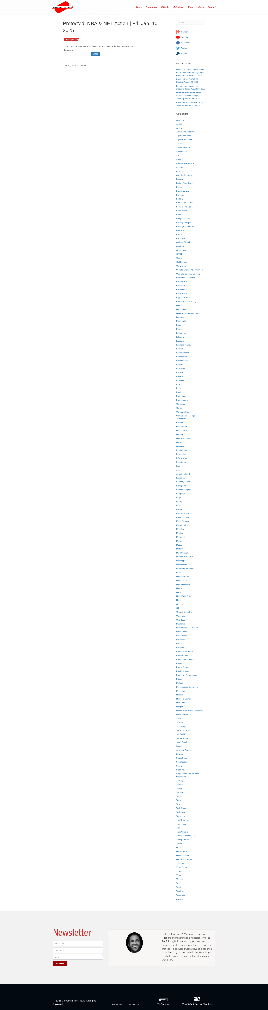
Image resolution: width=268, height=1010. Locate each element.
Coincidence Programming (188, 274)
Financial (180, 380)
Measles (180, 529)
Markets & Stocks (184, 513)
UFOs (178, 847)
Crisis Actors (181, 293)
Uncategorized (71, 39)
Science (179, 722)
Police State (181, 636)
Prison (179, 679)
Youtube (184, 37)
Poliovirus (180, 639)
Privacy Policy (117, 1004)
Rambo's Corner (183, 699)
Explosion (180, 368)
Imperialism (181, 454)
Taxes (178, 804)
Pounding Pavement (185, 659)
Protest (179, 683)
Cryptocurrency (183, 297)
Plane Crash (181, 632)
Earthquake (181, 321)
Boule (178, 214)
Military (179, 549)
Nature (179, 588)
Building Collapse (184, 222)
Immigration (181, 450)
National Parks (182, 576)
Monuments (181, 565)
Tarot (178, 800)
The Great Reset (183, 820)
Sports (179, 766)
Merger (179, 541)
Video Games (182, 867)
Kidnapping (181, 486)
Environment (181, 357)
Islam (178, 466)
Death (179, 305)
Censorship (181, 250)
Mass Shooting (182, 517)
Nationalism (181, 580)
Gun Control (181, 430)
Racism (179, 695)
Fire (178, 384)
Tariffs (179, 796)
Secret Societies (183, 730)
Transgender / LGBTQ (186, 836)
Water (178, 887)
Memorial (180, 537)
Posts (139, 7)
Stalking (179, 780)
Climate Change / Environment (189, 270)
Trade (178, 828)
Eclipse (179, 329)
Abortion (180, 120)
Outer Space (181, 616)
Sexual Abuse (182, 738)
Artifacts (179, 159)
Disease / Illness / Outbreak (188, 313)
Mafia (178, 505)
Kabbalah (180, 478)
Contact (212, 7)
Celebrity (180, 246)
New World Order (184, 596)
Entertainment (182, 353)
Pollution (180, 647)
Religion (179, 706)
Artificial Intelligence (185, 163)
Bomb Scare (181, 211)
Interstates (181, 462)
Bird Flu (179, 199)
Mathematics (182, 525)
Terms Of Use (133, 1004)
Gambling (180, 404)
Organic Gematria (184, 612)
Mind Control (182, 553)
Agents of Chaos (183, 136)
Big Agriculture (182, 191)
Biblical (179, 187)
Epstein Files (182, 360)
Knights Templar (183, 490)
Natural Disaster (183, 584)
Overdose (180, 620)
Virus (178, 875)
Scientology (181, 726)
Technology (181, 812)
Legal (178, 497)
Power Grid (181, 663)
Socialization (181, 762)
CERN (179, 254)
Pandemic (180, 624)
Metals (179, 545)
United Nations (182, 855)
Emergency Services (185, 345)
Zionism (179, 899)
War (178, 883)
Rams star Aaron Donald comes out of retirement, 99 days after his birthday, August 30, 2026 (190, 72)
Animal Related (183, 147)
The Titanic (181, 824)
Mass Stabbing (182, 521)
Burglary (180, 230)
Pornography (182, 655)
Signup (60, 963)
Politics (179, 643)
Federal (179, 376)
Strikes (179, 788)
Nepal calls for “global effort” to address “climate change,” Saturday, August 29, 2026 (190, 96)
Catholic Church (183, 242)
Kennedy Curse (183, 482)
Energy (179, 349)
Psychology (181, 691)
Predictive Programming (187, 675)
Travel (179, 844)
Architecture (181, 151)
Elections (180, 341)
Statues (179, 784)
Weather (180, 891)
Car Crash (180, 238)
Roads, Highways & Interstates (189, 711)
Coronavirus (181, 282)
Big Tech (180, 195)
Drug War (180, 317)
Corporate (180, 286)
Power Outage (182, 667)
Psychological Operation (187, 687)
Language (180, 493)
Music (178, 572)
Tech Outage (182, 808)
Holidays (180, 446)
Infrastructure (182, 458)
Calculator (178, 7)
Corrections (181, 289)
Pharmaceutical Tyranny (187, 628)
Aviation (179, 171)
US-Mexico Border (184, 859)
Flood (178, 388)
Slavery (179, 754)
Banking (179, 179)
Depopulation (182, 309)
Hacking (179, 434)
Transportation (182, 840)
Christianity (181, 266)
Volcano (179, 879)
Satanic (179, 718)
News (178, 600)
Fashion (179, 372)
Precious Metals (183, 671)
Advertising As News (185, 132)
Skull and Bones (183, 750)
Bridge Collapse (183, 218)
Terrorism (180, 816)
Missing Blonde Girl (184, 557)
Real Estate (181, 703)
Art (177, 155)
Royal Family (182, 714)
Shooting (180, 746)
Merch (201, 7)
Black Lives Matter (184, 203)
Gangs (179, 408)
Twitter (184, 48)
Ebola (178, 325)
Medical (179, 533)
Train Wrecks (182, 832)
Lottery (179, 501)
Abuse (179, 124)
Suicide (179, 792)
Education (180, 337)
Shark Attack (181, 742)
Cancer (179, 234)
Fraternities (181, 396)
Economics (181, 333)
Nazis (178, 592)
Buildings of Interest (185, 226)
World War (181, 895)
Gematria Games (184, 412)
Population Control (184, 651)
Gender (179, 422)
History (179, 442)
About (190, 7)
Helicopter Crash (183, 438)
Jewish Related (183, 474)
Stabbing (180, 770)
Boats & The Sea (183, 207)
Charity (179, 258)
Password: (69, 50)
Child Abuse (181, 262)
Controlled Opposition (185, 278)
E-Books (165, 7)
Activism (180, 128)
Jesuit (178, 470)
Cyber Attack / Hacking (186, 301)
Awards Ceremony (184, 175)
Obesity (179, 604)
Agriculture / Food (184, 140)
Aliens (179, 143)
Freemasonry (182, 400)
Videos (179, 871)
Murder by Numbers (185, 568)
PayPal (184, 53)
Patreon (184, 32)
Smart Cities (181, 758)
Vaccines (180, 863)
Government (181, 426)
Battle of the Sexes (184, 183)
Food (178, 392)
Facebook (185, 43)
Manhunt (180, 509)
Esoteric (179, 364)
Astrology (180, 167)
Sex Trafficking (182, 734)
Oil (177, 608)
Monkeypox (181, 561)
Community (152, 7)
